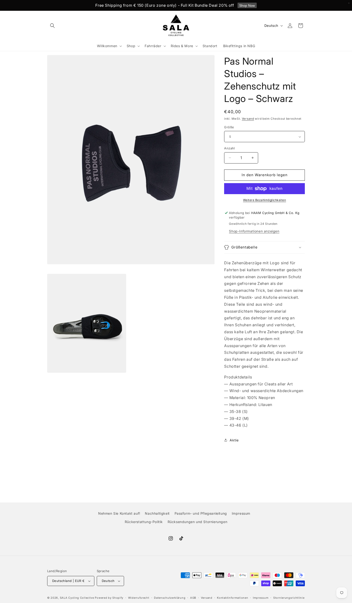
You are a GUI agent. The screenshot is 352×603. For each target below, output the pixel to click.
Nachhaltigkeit (157, 513)
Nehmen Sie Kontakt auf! (119, 513)
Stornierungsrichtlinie (288, 597)
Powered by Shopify (109, 597)
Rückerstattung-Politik (144, 522)
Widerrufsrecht (138, 597)
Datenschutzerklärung (169, 597)
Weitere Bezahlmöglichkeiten (264, 200)
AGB (193, 597)
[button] (52, 25)
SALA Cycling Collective (77, 597)
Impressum (241, 513)
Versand (248, 118)
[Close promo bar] (349, 3)
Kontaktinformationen (232, 597)
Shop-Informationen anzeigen (254, 231)
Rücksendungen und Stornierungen (197, 522)
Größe (229, 127)
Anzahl (229, 148)
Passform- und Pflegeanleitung (201, 513)
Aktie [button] (234, 440)
